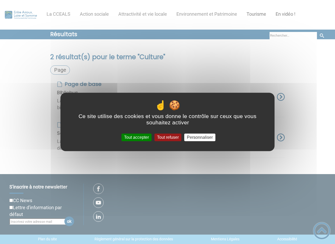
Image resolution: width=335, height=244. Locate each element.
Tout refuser (168, 137)
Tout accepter (136, 137)
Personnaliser (200, 137)
